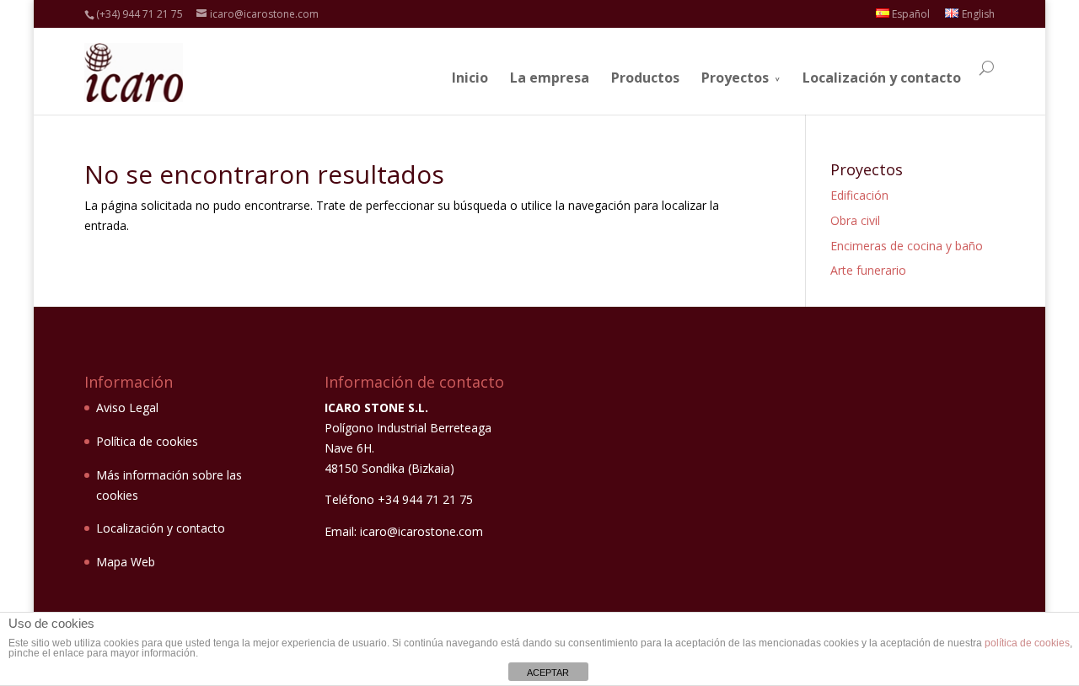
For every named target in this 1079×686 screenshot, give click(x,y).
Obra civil (855, 220)
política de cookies (1027, 643)
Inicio (470, 77)
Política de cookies (147, 441)
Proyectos (735, 77)
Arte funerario (868, 270)
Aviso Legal (127, 407)
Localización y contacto (882, 77)
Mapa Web (125, 562)
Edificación (859, 195)
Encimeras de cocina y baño (906, 246)
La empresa (549, 77)
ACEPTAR (548, 672)
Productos (645, 77)
